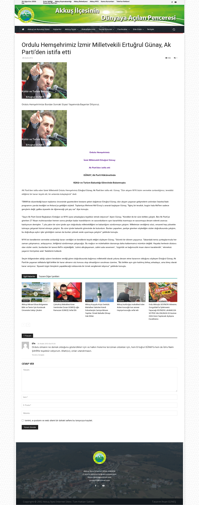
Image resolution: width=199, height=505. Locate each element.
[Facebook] (172, 2)
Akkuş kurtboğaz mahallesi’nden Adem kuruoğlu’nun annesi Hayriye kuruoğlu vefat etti (131, 307)
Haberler (26, 301)
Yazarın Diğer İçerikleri (49, 276)
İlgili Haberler (29, 276)
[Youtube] (175, 2)
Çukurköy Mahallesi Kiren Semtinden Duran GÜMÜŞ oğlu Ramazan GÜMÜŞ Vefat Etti (66, 307)
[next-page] (28, 325)
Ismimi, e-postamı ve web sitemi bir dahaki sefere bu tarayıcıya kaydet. (59, 420)
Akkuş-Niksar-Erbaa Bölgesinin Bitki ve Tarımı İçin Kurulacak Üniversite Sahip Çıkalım (35, 307)
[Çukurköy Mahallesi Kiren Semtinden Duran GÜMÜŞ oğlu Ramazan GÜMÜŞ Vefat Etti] (67, 292)
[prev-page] (23, 325)
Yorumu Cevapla (38, 355)
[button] (173, 29)
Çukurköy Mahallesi (61, 301)
